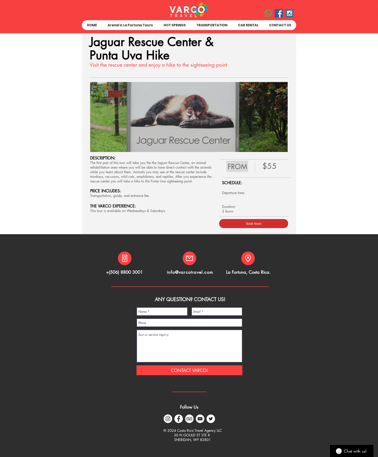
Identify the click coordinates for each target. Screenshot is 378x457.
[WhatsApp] (268, 13)
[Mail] (189, 258)
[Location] (248, 258)
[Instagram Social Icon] (289, 13)
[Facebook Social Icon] (279, 13)
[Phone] (124, 258)
